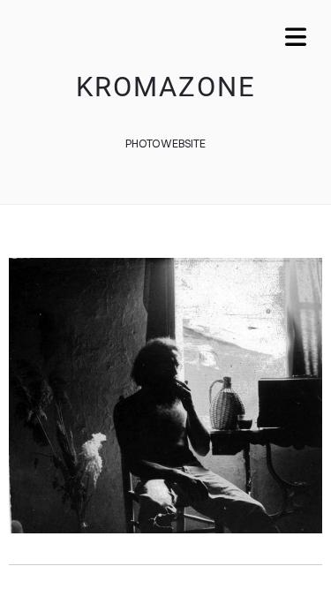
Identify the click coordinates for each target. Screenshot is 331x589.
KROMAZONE (166, 87)
